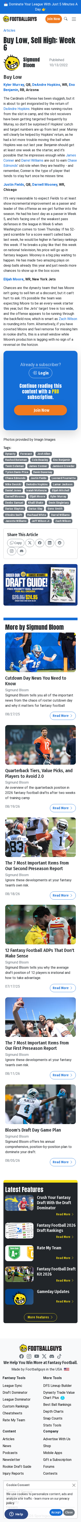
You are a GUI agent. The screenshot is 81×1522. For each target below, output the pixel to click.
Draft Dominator (15, 1393)
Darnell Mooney (44, 185)
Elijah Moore (13, 279)
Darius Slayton (14, 508)
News (7, 1446)
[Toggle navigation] (73, 19)
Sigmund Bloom (31, 62)
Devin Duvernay (42, 472)
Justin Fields (13, 185)
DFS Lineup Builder (57, 1386)
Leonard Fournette (64, 478)
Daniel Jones (13, 490)
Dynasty (10, 453)
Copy (17, 543)
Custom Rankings (16, 1406)
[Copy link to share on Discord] (21, 551)
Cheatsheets (12, 1413)
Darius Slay (35, 508)
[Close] (73, 1485)
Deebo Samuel (14, 502)
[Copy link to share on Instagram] (11, 551)
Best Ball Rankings (57, 1405)
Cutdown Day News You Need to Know (35, 681)
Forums (48, 1467)
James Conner (38, 466)
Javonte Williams (16, 521)
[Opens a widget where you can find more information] (16, 1514)
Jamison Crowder (63, 466)
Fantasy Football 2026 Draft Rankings (56, 1228)
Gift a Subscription (57, 1460)
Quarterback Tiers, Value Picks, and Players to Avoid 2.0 (39, 773)
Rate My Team (49, 1247)
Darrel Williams (32, 160)
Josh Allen (43, 453)
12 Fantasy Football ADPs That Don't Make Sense (39, 953)
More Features (39, 1317)
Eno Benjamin (61, 459)
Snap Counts (52, 1418)
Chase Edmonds (15, 478)
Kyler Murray (13, 85)
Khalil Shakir (35, 502)
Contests (50, 1473)
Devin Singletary (59, 502)
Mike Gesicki (13, 484)
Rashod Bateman (16, 459)
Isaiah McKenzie (36, 490)
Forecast (26, 453)
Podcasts (10, 1453)
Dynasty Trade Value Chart (60, 1395)
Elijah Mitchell (60, 490)
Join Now (53, 19)
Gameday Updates (53, 1291)
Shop (47, 1446)
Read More (61, 716)
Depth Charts (53, 1411)
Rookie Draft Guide (17, 1467)
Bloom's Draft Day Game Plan (33, 1130)
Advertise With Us (56, 1439)
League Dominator (16, 1399)
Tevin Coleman (14, 466)
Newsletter (11, 1460)
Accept (56, 1512)
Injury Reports (13, 1473)
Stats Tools (52, 1425)
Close (69, 1512)
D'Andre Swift (13, 515)
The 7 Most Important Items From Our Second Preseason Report (37, 865)
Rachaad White (36, 515)
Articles (9, 30)
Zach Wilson (68, 319)
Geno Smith (55, 508)
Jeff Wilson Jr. (41, 521)
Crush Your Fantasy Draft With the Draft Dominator (54, 1202)
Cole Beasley (40, 459)
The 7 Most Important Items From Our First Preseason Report (37, 1045)
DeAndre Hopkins (46, 85)
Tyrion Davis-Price (16, 472)
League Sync (12, 1386)
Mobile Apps (52, 1453)
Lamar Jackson (62, 484)
